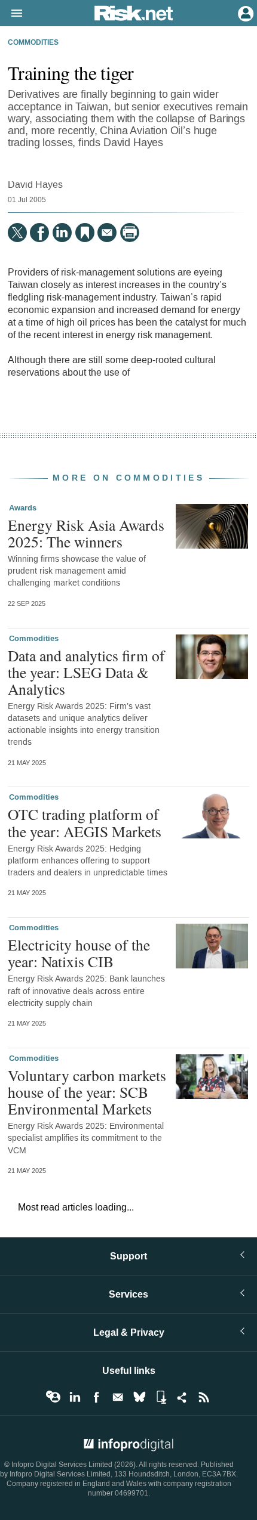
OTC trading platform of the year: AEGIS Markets (84, 822)
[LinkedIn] (62, 232)
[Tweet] (17, 232)
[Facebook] (39, 232)
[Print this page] (129, 232)
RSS (204, 1397)
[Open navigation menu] (11, 13)
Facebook (96, 1397)
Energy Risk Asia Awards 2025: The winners (86, 533)
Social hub (182, 1397)
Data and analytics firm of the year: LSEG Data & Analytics (86, 672)
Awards (22, 508)
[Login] (244, 12)
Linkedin (75, 1397)
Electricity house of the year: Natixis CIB (79, 953)
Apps (161, 1397)
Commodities (33, 43)
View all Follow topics (53, 1397)
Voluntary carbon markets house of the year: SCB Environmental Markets (87, 1092)
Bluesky (139, 1397)
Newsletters (118, 1397)
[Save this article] (84, 232)
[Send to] (107, 232)
